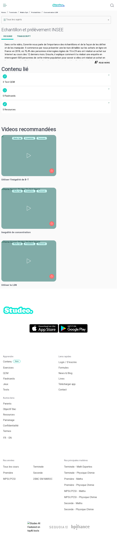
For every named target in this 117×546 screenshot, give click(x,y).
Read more (104, 63)
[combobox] (56, 20)
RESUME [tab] (8, 36)
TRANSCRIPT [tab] (24, 36)
